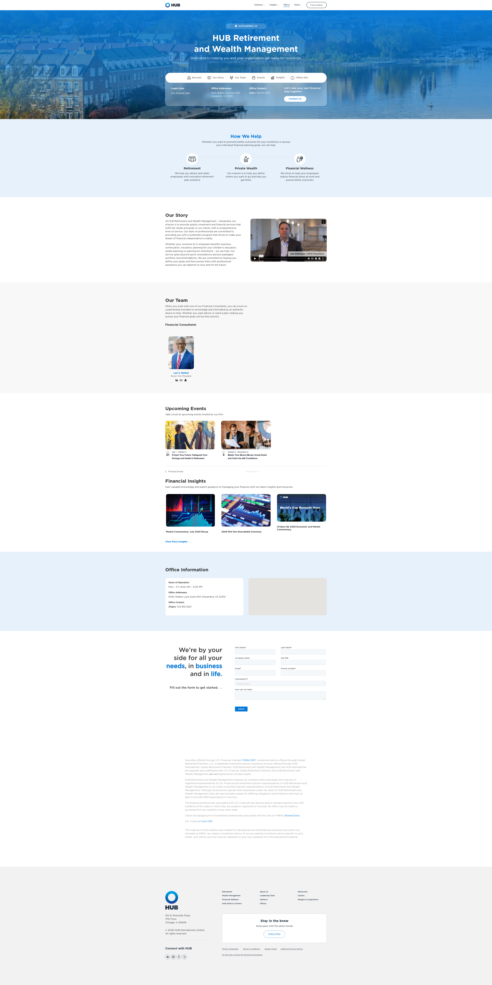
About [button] (297, 5)
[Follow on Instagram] (173, 957)
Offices (263, 904)
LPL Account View (180, 93)
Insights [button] (273, 5)
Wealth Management (231, 896)
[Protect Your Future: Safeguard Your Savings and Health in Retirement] (190, 435)
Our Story (218, 78)
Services (197, 78)
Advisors (264, 900)
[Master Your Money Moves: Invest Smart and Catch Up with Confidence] (246, 435)
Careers (301, 896)
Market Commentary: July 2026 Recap (187, 532)
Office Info (301, 78)
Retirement (227, 892)
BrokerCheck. (292, 816)
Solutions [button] (258, 5)
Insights (280, 78)
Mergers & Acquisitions (308, 900)
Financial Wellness (230, 900)
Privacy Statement (230, 949)
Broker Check (271, 949)
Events (261, 78)
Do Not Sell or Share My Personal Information (242, 955)
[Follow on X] (184, 957)
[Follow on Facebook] (179, 957)
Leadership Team (267, 896)
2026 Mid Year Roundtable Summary (241, 532)
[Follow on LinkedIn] (167, 957)
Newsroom (302, 892)
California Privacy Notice (292, 949)
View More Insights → (177, 542)
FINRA (246, 760)
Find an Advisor (316, 5)
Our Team (240, 78)
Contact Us (295, 99)
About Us (264, 892)
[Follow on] (190, 957)
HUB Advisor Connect (232, 904)
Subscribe (274, 934)
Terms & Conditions (251, 949)
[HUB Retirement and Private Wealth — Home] (172, 5)
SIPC (253, 760)
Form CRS (206, 821)
